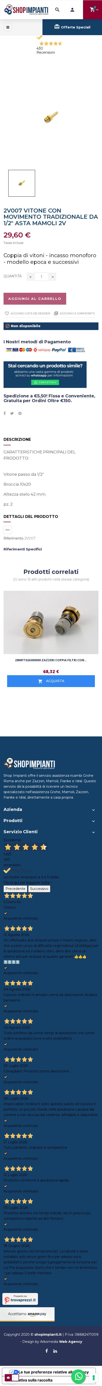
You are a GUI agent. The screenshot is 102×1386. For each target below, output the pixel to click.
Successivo (39, 889)
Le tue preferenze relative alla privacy (54, 1372)
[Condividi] (5, 413)
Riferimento (13, 538)
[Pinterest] (20, 413)
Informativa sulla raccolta (29, 1380)
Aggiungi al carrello (34, 299)
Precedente (15, 889)
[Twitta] (12, 413)
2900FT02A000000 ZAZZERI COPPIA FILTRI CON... (51, 660)
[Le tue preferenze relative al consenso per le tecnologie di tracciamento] (93, 1377)
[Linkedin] (55, 1351)
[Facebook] (46, 1351)
